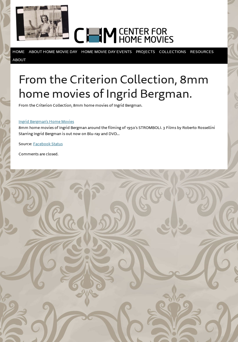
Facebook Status (48, 144)
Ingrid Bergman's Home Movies (46, 121)
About (19, 60)
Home (18, 51)
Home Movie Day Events (106, 51)
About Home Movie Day (53, 51)
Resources (202, 51)
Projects (145, 51)
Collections (172, 51)
